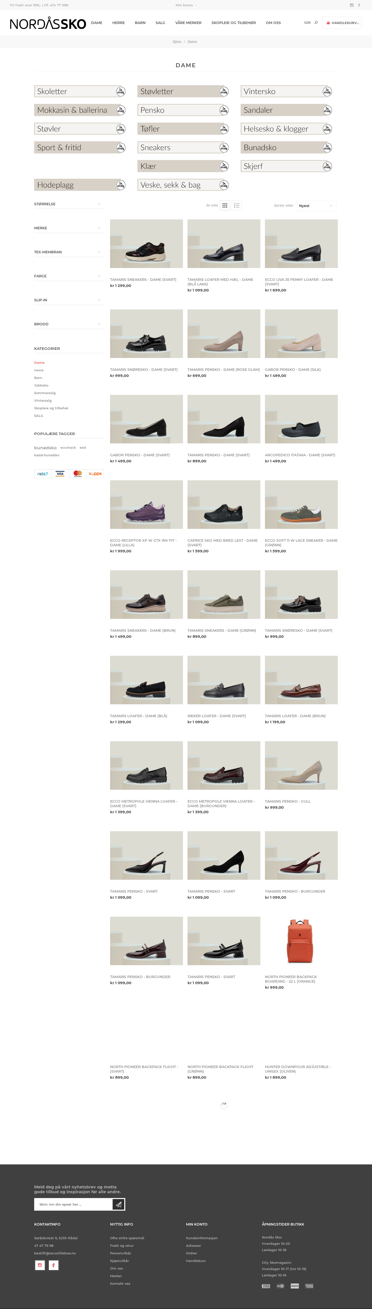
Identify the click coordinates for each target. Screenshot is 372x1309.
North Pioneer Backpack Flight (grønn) (220, 1069)
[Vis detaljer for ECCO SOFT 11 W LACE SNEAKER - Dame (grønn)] (301, 504)
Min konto (184, 5)
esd (83, 447)
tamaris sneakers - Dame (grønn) (222, 630)
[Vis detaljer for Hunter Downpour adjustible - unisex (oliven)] (301, 1031)
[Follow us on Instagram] (40, 1265)
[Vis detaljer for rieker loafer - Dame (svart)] (224, 680)
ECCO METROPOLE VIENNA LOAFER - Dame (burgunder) (221, 803)
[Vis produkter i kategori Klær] (186, 166)
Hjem (177, 42)
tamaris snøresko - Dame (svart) (299, 630)
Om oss (116, 1268)
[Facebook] (53, 1265)
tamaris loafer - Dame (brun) (295, 716)
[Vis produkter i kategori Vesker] (186, 184)
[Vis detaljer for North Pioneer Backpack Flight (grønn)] (224, 1031)
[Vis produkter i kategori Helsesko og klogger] (289, 128)
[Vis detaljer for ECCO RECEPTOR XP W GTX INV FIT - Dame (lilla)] (146, 504)
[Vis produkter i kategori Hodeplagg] (83, 184)
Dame (39, 362)
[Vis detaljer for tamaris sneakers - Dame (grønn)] (224, 594)
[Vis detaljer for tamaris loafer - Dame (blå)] (146, 680)
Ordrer (191, 1253)
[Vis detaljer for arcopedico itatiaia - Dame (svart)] (301, 419)
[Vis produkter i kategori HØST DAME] (289, 184)
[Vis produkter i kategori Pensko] (186, 110)
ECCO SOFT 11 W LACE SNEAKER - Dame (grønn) (301, 542)
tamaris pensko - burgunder (295, 891)
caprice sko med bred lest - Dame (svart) (223, 542)
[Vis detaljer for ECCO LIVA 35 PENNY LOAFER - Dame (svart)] (301, 243)
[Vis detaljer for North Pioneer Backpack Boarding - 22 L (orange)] (301, 941)
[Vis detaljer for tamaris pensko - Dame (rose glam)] (224, 333)
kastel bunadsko (46, 455)
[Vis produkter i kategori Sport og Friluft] (83, 147)
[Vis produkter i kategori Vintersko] (289, 91)
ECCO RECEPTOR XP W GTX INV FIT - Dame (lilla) (143, 542)
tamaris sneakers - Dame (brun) (143, 630)
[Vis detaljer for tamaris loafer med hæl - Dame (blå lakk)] (224, 243)
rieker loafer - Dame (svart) (217, 716)
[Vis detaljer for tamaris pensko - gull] (301, 765)
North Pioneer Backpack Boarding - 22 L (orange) (291, 979)
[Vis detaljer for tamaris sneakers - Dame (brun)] (146, 594)
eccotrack (68, 447)
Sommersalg (45, 393)
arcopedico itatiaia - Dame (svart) (300, 455)
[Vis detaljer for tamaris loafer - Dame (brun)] (301, 680)
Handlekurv (196, 1261)
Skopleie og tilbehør (51, 408)
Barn (38, 378)
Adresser (193, 1246)
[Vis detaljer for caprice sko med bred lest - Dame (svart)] (224, 504)
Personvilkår (120, 1253)
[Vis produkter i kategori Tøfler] (186, 128)
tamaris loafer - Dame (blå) (138, 716)
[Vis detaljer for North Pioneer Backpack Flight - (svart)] (146, 1031)
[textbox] (299, 22)
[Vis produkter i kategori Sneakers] (186, 147)
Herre (39, 370)
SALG (38, 416)
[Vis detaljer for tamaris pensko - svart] (146, 855)
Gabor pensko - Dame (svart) (140, 455)
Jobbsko (41, 385)
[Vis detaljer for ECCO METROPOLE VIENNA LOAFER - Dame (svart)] (146, 765)
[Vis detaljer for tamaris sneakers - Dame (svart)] (146, 243)
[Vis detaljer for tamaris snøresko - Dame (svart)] (146, 333)
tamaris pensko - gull (288, 801)
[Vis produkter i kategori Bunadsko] (289, 147)
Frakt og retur (122, 1246)
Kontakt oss (120, 1283)
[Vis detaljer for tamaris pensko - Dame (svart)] (224, 419)
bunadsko (45, 447)
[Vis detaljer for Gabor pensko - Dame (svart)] (146, 419)
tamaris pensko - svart (134, 891)
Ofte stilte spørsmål (127, 1238)
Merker (116, 1276)
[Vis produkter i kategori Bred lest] (83, 166)
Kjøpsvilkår (119, 1261)
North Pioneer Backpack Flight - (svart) (144, 1069)
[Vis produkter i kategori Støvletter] (186, 91)
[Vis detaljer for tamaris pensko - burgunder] (301, 855)
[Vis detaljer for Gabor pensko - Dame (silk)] (301, 333)
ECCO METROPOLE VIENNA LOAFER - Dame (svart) (143, 803)
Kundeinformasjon (202, 1238)
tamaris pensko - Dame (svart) (219, 455)
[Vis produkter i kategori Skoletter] (83, 91)
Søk (316, 22)
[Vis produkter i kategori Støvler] (83, 128)
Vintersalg (43, 400)
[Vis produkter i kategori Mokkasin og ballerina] (83, 110)
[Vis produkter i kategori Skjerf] (289, 166)
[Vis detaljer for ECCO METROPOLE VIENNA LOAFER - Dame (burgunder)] (224, 765)
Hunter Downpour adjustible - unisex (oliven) (298, 1069)
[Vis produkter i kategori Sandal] (289, 110)
